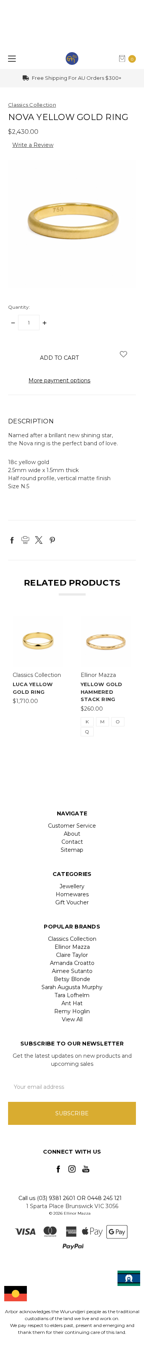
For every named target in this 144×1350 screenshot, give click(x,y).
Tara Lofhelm (72, 995)
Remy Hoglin (72, 1011)
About (72, 833)
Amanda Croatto (72, 963)
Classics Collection (72, 938)
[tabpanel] (38, 676)
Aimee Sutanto (72, 971)
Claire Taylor (72, 955)
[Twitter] (39, 540)
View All (72, 1019)
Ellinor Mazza (72, 946)
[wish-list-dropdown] (123, 354)
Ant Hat (72, 1003)
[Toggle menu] (10, 58)
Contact (72, 841)
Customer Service (72, 825)
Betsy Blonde (72, 979)
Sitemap (72, 849)
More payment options (59, 380)
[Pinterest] (52, 540)
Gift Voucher (72, 902)
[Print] (25, 540)
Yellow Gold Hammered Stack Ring (101, 691)
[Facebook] (12, 540)
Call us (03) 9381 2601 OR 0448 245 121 (70, 1198)
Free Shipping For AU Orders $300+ (76, 78)
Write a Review (32, 145)
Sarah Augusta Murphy (72, 987)
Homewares (72, 894)
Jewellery (72, 886)
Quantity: (19, 307)
